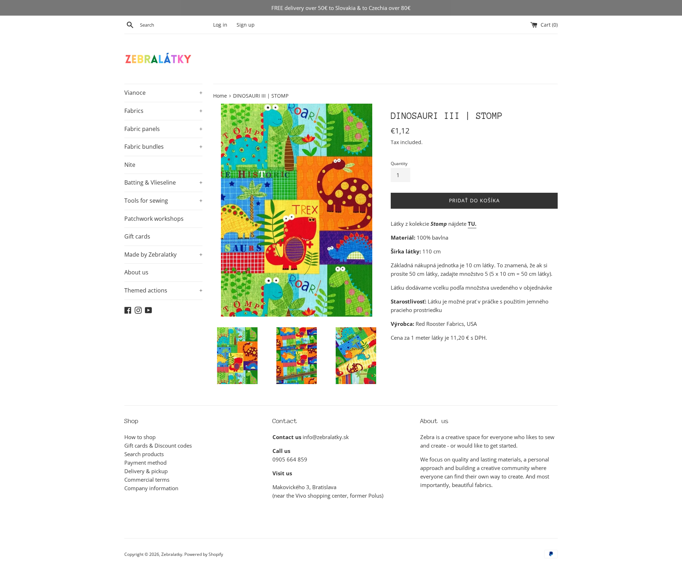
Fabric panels (163, 129)
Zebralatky (171, 554)
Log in (220, 25)
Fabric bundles (163, 147)
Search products (144, 454)
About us (136, 272)
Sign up (246, 25)
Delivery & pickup (146, 471)
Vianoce (163, 93)
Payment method (145, 462)
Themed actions (163, 290)
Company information (151, 488)
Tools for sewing (163, 200)
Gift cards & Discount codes (158, 445)
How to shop (140, 437)
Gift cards (137, 236)
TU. (472, 223)
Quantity (399, 163)
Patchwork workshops (154, 219)
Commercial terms (146, 479)
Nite (129, 165)
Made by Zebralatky (163, 254)
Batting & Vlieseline (163, 182)
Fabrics (163, 111)
